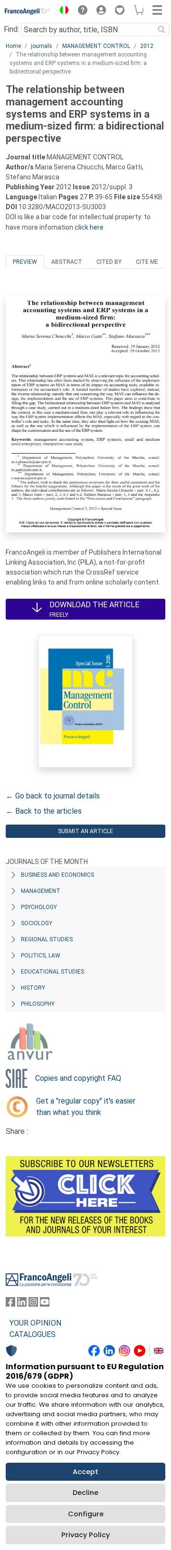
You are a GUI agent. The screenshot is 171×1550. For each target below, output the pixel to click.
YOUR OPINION (35, 1322)
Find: (11, 29)
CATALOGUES (33, 1334)
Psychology (39, 907)
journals (41, 46)
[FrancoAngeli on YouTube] (44, 1304)
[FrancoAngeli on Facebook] (10, 1304)
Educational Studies (52, 971)
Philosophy (38, 1004)
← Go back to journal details (53, 795)
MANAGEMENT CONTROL (96, 46)
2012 (146, 46)
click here (89, 227)
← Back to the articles (44, 811)
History (33, 987)
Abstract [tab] (66, 262)
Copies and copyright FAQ (78, 1078)
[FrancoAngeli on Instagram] (33, 1304)
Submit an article (85, 831)
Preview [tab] (25, 262)
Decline (85, 1492)
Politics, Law (40, 955)
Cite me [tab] (147, 262)
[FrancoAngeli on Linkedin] (22, 1304)
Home (13, 46)
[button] (61, 11)
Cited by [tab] (109, 262)
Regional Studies (47, 939)
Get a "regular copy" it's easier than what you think (85, 1106)
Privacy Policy (85, 1535)
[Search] (161, 29)
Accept (85, 1471)
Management (40, 891)
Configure (86, 1514)
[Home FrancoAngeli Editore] (28, 11)
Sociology (36, 923)
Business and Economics (57, 875)
